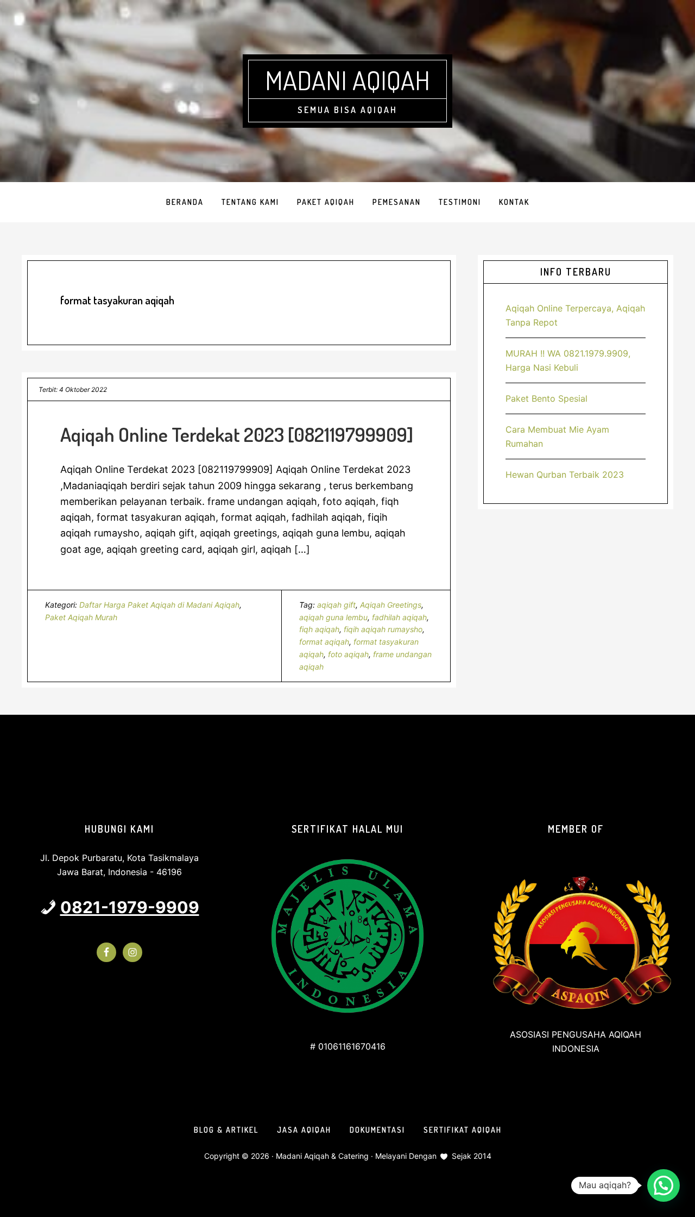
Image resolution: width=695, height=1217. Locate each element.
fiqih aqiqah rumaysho (383, 629)
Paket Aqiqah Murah (81, 617)
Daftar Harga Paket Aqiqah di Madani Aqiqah (159, 604)
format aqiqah (324, 641)
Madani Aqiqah (347, 80)
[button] (663, 1185)
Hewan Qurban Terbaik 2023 (565, 474)
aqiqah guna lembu (333, 617)
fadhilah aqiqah (399, 617)
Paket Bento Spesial (546, 398)
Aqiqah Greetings (390, 604)
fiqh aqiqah (319, 629)
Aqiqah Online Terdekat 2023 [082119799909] (236, 434)
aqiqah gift (336, 604)
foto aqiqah (348, 654)
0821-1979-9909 (129, 907)
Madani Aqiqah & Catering (322, 1155)
